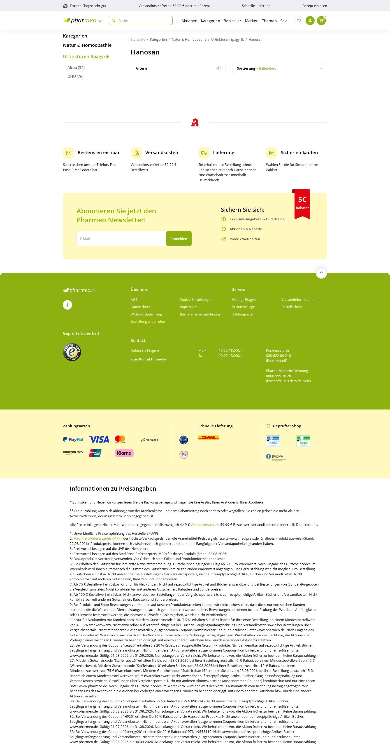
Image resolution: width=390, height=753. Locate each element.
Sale (284, 20)
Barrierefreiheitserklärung (200, 314)
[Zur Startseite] (82, 20)
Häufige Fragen (244, 299)
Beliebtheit (256, 68)
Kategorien (75, 36)
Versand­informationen (298, 299)
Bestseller (232, 20)
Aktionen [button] (189, 20)
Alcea (72, 67)
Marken (251, 20)
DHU (71, 76)
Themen (269, 20)
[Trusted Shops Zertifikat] (72, 352)
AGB (134, 299)
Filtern (141, 68)
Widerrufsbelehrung (146, 314)
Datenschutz (140, 306)
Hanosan (255, 39)
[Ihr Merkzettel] (298, 20)
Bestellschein (291, 306)
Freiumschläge (243, 306)
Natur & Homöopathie (87, 45)
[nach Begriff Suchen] (112, 20)
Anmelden (178, 238)
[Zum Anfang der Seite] (321, 273)
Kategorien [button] (210, 20)
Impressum (188, 306)
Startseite (138, 39)
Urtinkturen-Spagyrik (86, 56)
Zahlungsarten (243, 314)
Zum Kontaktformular (149, 359)
